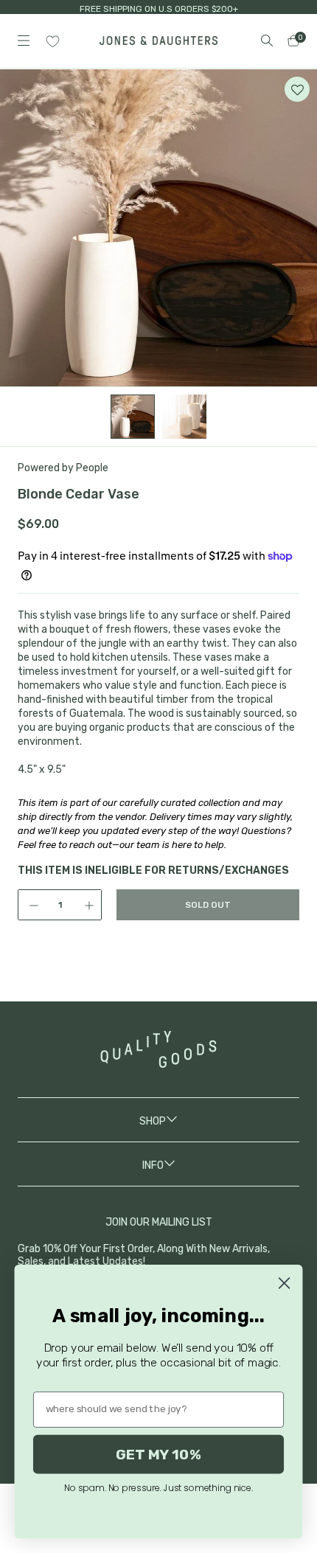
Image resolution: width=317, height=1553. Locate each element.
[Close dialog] (283, 1283)
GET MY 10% (158, 1453)
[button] (297, 89)
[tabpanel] (158, 227)
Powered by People (63, 468)
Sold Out (208, 905)
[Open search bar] (267, 40)
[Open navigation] (23, 40)
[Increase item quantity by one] (90, 905)
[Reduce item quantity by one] (28, 905)
